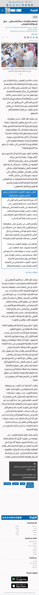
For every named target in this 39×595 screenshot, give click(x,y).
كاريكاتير (35, 552)
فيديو (35, 528)
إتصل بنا (35, 561)
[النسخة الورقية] (7, 10)
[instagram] (29, 5)
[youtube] (26, 5)
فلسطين (15, 483)
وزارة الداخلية (30, 486)
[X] (20, 5)
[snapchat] (10, 5)
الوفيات (35, 554)
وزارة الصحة (7, 483)
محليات (35, 534)
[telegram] (16, 5)
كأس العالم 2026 (33, 541)
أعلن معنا (34, 567)
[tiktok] (13, 5)
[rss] (32, 5)
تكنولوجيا (34, 550)
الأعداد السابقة (33, 563)
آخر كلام (35, 543)
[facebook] (23, 5)
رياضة (17, 534)
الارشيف (13, 10)
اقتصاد (17, 528)
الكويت (22, 483)
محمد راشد (30, 483)
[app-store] (19, 584)
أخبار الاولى (34, 530)
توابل (17, 530)
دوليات (17, 532)
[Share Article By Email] (34, 37)
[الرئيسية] (34, 10)
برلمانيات (17, 526)
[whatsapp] (7, 5)
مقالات (35, 532)
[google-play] (19, 578)
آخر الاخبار (34, 526)
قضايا (35, 547)
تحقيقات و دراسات (32, 545)
